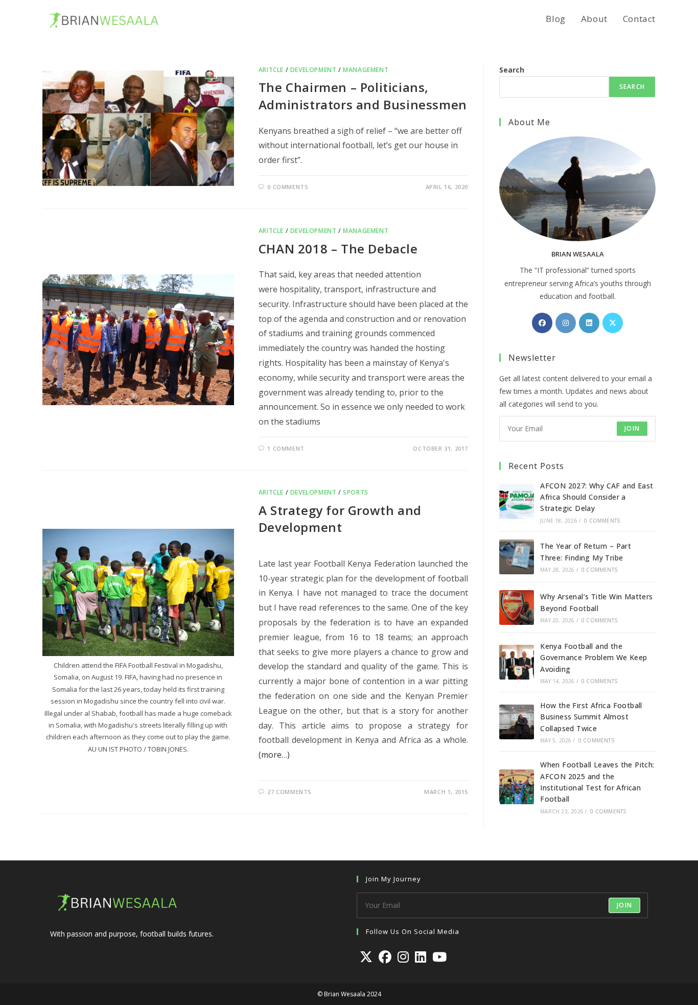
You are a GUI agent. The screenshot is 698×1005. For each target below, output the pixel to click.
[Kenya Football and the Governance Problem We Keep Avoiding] (516, 662)
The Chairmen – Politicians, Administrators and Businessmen (363, 96)
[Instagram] (565, 323)
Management (365, 69)
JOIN (632, 428)
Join (624, 905)
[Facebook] (542, 323)
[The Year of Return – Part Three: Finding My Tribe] (516, 557)
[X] (612, 323)
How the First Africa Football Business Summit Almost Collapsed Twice (591, 716)
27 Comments (289, 792)
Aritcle (271, 69)
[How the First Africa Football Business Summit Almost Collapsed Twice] (516, 722)
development (313, 69)
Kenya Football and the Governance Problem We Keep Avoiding (593, 657)
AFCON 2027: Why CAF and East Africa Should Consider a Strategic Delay (596, 497)
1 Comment (285, 448)
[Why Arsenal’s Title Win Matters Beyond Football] (516, 607)
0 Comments (287, 187)
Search (511, 70)
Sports (355, 492)
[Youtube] (439, 956)
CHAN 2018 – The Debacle (338, 248)
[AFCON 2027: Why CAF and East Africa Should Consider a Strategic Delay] (516, 501)
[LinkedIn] (589, 323)
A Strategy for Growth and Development (340, 519)
